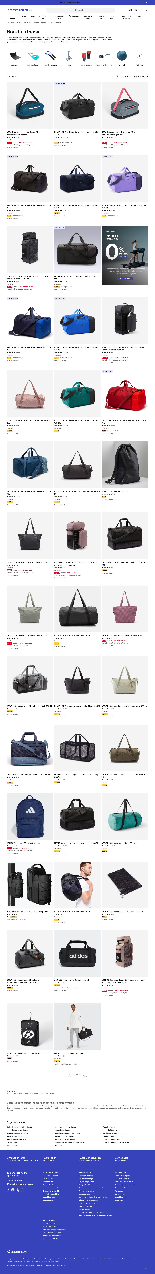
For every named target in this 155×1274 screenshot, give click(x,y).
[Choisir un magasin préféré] (130, 10)
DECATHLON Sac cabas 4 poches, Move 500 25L (27, 562)
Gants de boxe (86, 65)
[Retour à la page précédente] (69, 1074)
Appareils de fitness (62, 1130)
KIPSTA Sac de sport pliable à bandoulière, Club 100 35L (29, 206)
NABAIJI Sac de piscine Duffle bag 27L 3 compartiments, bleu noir (23, 133)
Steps (68, 65)
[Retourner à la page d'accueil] (20, 10)
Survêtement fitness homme (113, 1133)
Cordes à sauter (51, 65)
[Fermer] (146, 2)
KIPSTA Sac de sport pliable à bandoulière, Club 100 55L (76, 277)
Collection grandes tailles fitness (19, 1127)
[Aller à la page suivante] (85, 1074)
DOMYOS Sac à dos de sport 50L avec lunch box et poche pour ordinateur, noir (28, 277)
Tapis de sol (15, 65)
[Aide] (135, 10)
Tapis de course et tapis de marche (116, 1142)
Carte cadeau (139, 17)
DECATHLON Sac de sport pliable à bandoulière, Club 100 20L (76, 133)
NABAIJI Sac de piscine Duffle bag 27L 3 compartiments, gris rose (118, 133)
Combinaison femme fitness (17, 1133)
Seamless (58, 1145)
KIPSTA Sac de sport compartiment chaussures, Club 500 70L (124, 563)
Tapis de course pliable (111, 1139)
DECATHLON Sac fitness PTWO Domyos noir (25, 1053)
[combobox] (141, 76)
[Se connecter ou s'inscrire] (140, 10)
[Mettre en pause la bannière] (143, 2)
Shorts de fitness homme (64, 1136)
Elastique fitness (33, 65)
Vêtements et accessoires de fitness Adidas (71, 1142)
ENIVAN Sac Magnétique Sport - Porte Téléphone (27, 912)
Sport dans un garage (15, 1136)
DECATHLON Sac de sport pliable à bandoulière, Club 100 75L (76, 206)
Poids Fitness (12, 1142)
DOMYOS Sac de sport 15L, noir (115, 491)
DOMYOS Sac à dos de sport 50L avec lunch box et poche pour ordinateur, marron (123, 981)
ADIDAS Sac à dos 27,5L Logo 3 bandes (23, 843)
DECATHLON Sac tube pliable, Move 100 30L (72, 635)
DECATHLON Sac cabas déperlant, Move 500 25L (122, 635)
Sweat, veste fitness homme (65, 1139)
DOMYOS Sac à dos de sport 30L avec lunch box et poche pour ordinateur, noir (123, 348)
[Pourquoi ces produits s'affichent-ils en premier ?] (118, 76)
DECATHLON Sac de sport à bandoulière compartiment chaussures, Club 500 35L (24, 981)
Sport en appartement (111, 1136)
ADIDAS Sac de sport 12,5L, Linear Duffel (71, 980)
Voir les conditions (125, 278)
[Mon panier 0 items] (145, 10)
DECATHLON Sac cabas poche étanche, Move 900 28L (77, 706)
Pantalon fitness (109, 1127)
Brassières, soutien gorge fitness (67, 1133)
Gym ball (122, 65)
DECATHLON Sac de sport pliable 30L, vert (119, 843)
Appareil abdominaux (104, 65)
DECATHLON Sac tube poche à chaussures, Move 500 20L (29, 421)
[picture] (30, 105)
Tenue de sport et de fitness (17, 1130)
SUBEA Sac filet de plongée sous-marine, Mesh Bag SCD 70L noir (76, 776)
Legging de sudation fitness (65, 1127)
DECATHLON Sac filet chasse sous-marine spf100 (122, 912)
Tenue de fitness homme (112, 1130)
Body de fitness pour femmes (18, 1139)
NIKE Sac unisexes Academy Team (68, 1053)
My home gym (12, 1145)
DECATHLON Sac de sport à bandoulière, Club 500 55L (30, 706)
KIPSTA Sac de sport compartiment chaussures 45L (29, 775)
